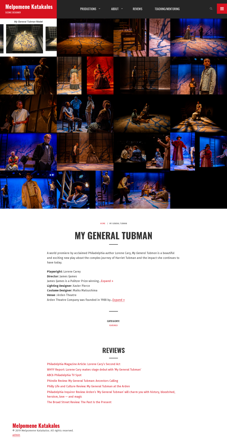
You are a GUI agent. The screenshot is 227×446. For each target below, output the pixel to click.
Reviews (137, 9)
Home (102, 224)
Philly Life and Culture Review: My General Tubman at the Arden (88, 386)
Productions (88, 9)
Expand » (107, 281)
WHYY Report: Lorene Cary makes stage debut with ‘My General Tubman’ (94, 369)
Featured (113, 325)
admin (16, 435)
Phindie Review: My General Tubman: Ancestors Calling (82, 380)
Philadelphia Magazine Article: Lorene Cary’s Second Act (83, 364)
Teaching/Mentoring (167, 9)
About (115, 9)
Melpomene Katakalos (29, 6)
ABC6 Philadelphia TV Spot (64, 375)
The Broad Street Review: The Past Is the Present (79, 402)
